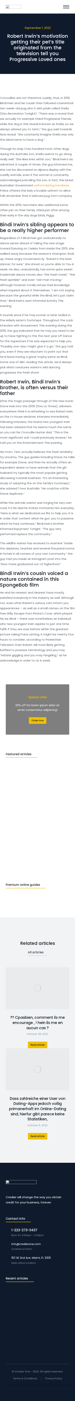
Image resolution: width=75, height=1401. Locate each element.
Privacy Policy (53, 1378)
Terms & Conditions (25, 1378)
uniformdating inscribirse (51, 185)
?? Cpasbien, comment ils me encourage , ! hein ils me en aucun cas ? (37, 1022)
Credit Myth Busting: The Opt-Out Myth (32, 1333)
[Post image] (37, 988)
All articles (36, 952)
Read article (38, 1044)
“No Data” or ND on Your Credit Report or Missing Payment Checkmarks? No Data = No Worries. (36, 1294)
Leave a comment (36, 1305)
